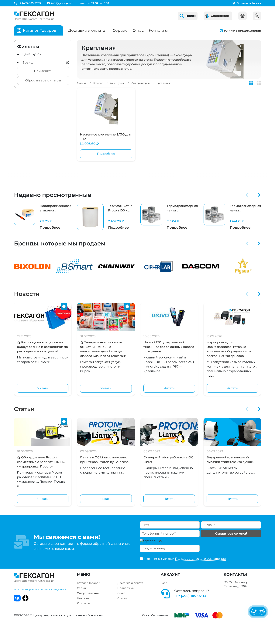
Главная (81, 83)
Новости (27, 293)
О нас (138, 30)
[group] (42, 217)
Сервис (120, 30)
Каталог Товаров (88, 583)
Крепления (163, 83)
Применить (43, 71)
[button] (247, 195)
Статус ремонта (88, 593)
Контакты (158, 30)
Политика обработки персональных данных (40, 589)
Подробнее (106, 154)
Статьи (24, 409)
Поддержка (125, 588)
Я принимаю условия (185, 558)
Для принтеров (140, 83)
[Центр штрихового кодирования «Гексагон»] (34, 15)
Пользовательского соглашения (200, 558)
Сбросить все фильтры (43, 80)
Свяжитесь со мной (231, 533)
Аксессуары (117, 83)
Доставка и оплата (86, 30)
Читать (42, 388)
